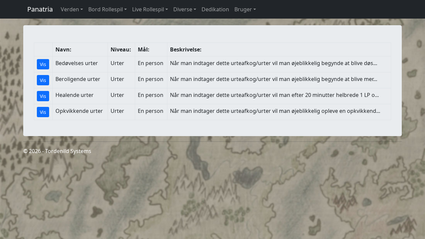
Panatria (40, 9)
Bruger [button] (243, 9)
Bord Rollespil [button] (105, 9)
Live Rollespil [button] (148, 9)
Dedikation (215, 9)
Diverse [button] (182, 9)
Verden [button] (70, 9)
